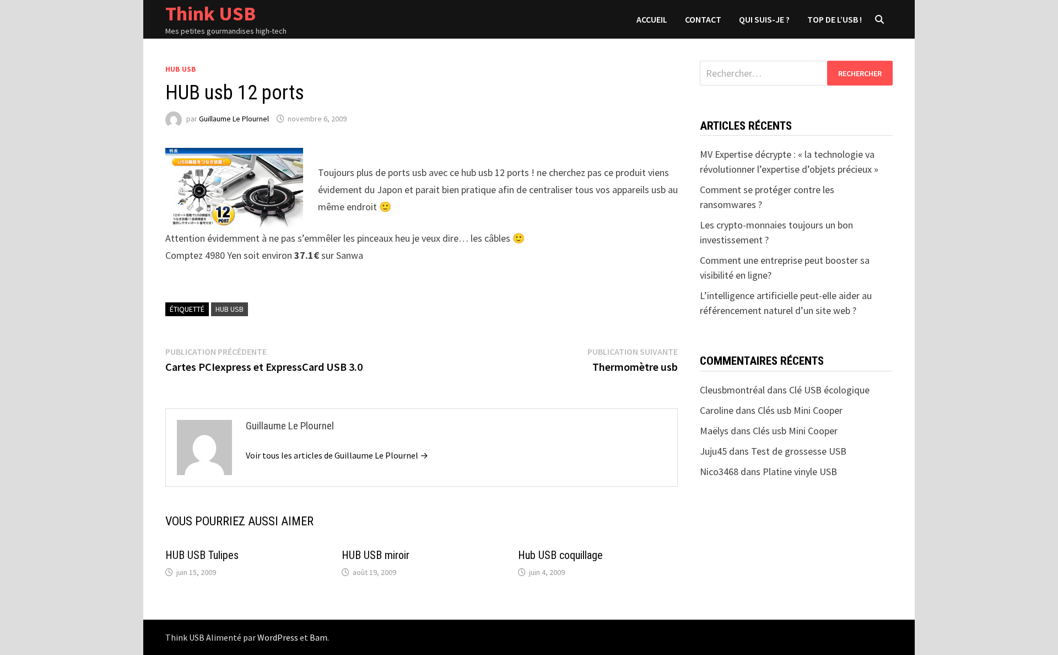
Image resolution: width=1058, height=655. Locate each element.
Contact (703, 19)
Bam (318, 637)
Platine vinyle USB (800, 471)
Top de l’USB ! (834, 19)
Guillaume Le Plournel (234, 119)
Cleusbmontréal (732, 390)
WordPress (277, 637)
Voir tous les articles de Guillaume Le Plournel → (337, 455)
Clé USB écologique (829, 390)
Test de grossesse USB (798, 451)
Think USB (210, 13)
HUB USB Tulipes (202, 555)
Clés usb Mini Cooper (800, 410)
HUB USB (180, 69)
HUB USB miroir (375, 555)
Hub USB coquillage (560, 555)
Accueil (651, 19)
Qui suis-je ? (764, 19)
